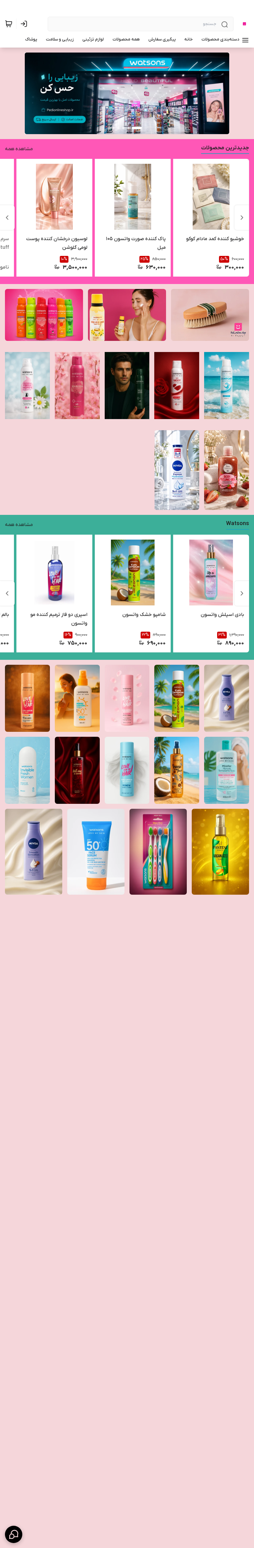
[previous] (241, 217)
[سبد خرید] (8, 24)
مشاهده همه (19, 149)
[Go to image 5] (113, 128)
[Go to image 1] (137, 128)
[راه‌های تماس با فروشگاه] (13, 1534)
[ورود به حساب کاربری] (25, 23)
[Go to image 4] (118, 128)
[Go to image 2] (128, 128)
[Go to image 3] (123, 128)
